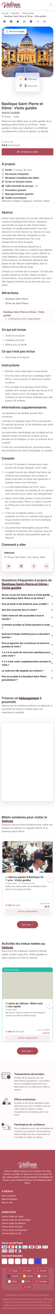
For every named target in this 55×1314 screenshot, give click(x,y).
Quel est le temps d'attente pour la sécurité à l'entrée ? (26, 635)
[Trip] (37, 1261)
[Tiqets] (4, 1261)
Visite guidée (28, 13)
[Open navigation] (51, 4)
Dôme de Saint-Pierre (16, 303)
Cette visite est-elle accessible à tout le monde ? (23, 617)
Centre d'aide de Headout (14, 1223)
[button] (27, 52)
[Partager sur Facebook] (11, 21)
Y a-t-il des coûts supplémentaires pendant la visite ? (26, 663)
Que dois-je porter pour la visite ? (20, 609)
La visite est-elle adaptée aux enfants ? (23, 670)
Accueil (5, 13)
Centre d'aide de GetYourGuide (16, 1220)
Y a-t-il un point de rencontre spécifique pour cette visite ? (26, 654)
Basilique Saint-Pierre (16, 298)
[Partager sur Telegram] (31, 21)
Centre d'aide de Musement (14, 1230)
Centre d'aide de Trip (11, 1233)
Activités (15, 13)
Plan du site (7, 1202)
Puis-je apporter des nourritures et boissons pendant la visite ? (26, 645)
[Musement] (31, 1261)
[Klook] (24, 1261)
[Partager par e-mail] (45, 21)
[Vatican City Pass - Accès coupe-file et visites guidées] (11, 4)
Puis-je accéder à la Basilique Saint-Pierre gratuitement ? (24, 678)
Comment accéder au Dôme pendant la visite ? (26, 626)
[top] (48, 1307)
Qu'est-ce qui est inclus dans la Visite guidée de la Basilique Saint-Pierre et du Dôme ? (26, 596)
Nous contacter (9, 1195)
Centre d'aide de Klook (12, 1226)
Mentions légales (9, 1199)
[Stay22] (44, 1261)
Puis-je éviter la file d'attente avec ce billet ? (25, 604)
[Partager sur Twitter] (18, 21)
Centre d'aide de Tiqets (12, 1216)
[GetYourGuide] (11, 1261)
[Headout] (17, 1261)
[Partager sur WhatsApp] (25, 21)
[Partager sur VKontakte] (38, 21)
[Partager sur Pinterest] (5, 21)
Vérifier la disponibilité (27, 911)
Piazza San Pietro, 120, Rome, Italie (26, 557)
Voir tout (26, 924)
